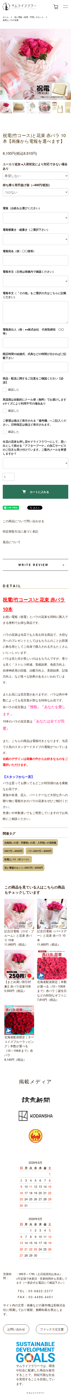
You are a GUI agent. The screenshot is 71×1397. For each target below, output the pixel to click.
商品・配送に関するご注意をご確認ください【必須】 (33, 380)
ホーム (6, 17)
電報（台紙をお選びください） (22, 208)
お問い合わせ (16, 1329)
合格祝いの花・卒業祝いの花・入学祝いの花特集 (30, 842)
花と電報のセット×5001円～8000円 (23, 867)
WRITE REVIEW (33, 565)
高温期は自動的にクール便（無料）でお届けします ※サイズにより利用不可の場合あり (34, 401)
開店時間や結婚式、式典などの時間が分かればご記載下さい (34, 356)
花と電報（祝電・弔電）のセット (29, 17)
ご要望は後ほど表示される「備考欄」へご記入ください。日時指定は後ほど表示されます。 (34, 422)
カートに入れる (39, 492)
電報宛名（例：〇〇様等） (19, 251)
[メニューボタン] (65, 6)
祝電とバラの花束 (11, 20)
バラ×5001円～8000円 (39, 851)
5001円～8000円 (13, 851)
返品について (12, 542)
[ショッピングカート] (56, 7)
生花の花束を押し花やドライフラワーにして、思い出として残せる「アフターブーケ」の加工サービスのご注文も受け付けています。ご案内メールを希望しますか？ (34, 447)
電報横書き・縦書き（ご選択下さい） (26, 229)
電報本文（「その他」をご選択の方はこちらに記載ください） (34, 295)
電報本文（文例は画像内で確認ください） (29, 271)
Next (66, 64)
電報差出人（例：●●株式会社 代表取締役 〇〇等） (33, 331)
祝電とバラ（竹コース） (17, 859)
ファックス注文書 (52, 1329)
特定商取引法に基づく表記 (20, 531)
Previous (5, 64)
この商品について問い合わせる (23, 521)
